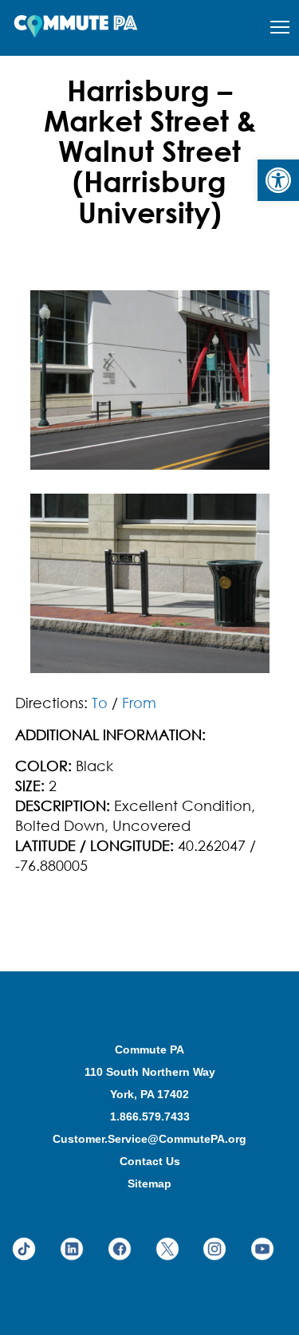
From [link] (139, 702)
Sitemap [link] (149, 1183)
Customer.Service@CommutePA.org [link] (149, 1138)
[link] (278, 180)
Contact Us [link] (150, 1161)
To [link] (100, 702)
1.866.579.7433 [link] (150, 1116)
